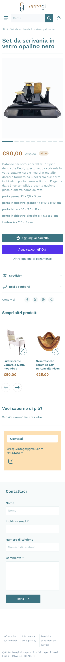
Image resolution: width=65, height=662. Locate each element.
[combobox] (28, 18)
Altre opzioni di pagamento (32, 258)
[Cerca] (49, 18)
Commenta (15, 558)
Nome (10, 503)
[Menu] (6, 18)
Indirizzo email (17, 521)
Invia (20, 598)
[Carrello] (59, 18)
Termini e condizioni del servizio (48, 640)
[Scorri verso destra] (17, 387)
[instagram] (11, 461)
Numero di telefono (19, 539)
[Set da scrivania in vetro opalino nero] (7, 141)
